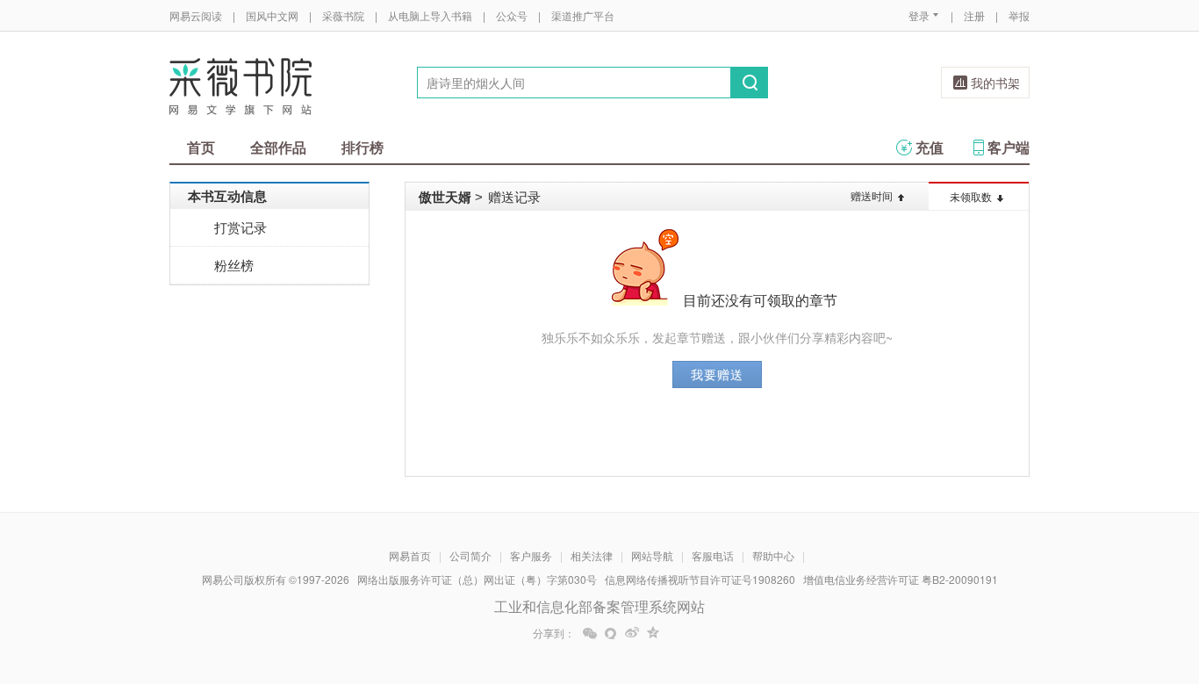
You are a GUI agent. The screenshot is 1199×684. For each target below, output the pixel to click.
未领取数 (971, 196)
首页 (201, 147)
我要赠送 (717, 374)
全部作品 (278, 147)
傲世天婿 (445, 196)
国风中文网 (272, 15)
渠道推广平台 (582, 15)
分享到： (554, 633)
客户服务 (531, 555)
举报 (1019, 15)
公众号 (512, 15)
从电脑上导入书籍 (430, 15)
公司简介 (470, 555)
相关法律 (592, 555)
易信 (611, 633)
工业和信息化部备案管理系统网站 (599, 606)
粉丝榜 (234, 265)
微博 (632, 633)
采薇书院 (343, 15)
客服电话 (713, 555)
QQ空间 (653, 633)
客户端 (1008, 147)
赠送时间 (872, 195)
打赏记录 (240, 227)
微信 (590, 633)
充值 (929, 147)
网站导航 (652, 555)
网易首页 (410, 555)
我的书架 (995, 82)
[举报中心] (1078, 581)
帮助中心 (773, 555)
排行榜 (362, 147)
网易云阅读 (195, 15)
